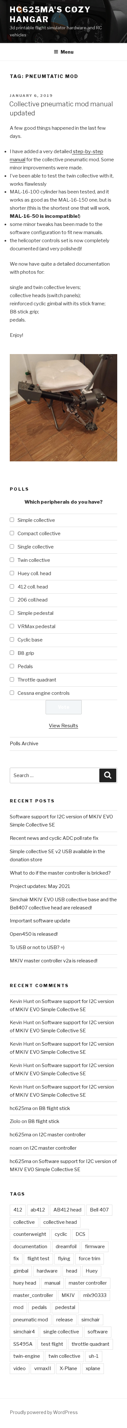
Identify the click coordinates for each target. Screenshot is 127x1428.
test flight (52, 1344)
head (71, 1271)
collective (24, 1222)
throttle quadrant (90, 1344)
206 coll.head (33, 600)
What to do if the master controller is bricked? (60, 873)
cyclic (61, 1234)
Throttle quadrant (37, 680)
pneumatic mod (30, 1320)
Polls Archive (24, 744)
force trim (89, 1259)
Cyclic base (30, 640)
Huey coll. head (34, 573)
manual (52, 1283)
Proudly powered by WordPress (44, 1412)
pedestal (65, 1307)
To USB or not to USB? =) (37, 947)
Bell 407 (99, 1210)
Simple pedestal (35, 613)
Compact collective (39, 533)
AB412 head (67, 1210)
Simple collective (36, 520)
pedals (39, 1307)
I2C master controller (62, 1135)
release (64, 1320)
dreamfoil (66, 1247)
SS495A (23, 1344)
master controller (88, 1283)
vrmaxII (42, 1368)
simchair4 (24, 1332)
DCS (80, 1234)
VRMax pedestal (36, 626)
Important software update (40, 921)
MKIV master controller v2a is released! (53, 961)
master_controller (33, 1295)
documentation (30, 1247)
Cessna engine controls (44, 693)
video (19, 1368)
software (98, 1332)
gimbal (20, 1271)
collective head (60, 1222)
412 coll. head (33, 587)
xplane (93, 1368)
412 (17, 1210)
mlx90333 (94, 1295)
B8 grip (26, 653)
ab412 (38, 1210)
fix (16, 1259)
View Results (63, 726)
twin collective (64, 1356)
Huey (92, 1271)
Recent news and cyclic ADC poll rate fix (54, 838)
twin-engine (26, 1356)
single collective (61, 1332)
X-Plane (68, 1368)
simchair (90, 1320)
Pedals (25, 666)
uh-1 (94, 1356)
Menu (67, 52)
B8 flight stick (54, 1108)
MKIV (68, 1295)
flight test (38, 1259)
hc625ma (20, 1108)
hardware (47, 1271)
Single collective (36, 547)
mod (18, 1307)
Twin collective (34, 560)
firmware (95, 1247)
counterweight (29, 1234)
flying (64, 1259)
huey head (24, 1283)
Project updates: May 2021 (40, 886)
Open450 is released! (34, 934)
